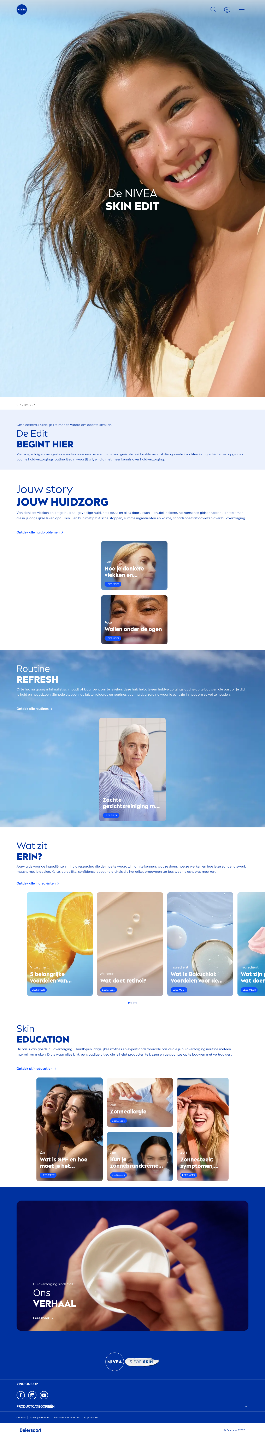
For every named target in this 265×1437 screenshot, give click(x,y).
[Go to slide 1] (129, 1003)
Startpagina (26, 405)
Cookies (21, 1417)
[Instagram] (32, 1395)
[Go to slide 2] (131, 1003)
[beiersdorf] (30, 1430)
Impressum (91, 1417)
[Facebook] (21, 1395)
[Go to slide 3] (134, 1003)
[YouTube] (44, 1395)
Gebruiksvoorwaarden (67, 1417)
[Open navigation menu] (241, 9)
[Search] (213, 10)
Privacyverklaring (40, 1417)
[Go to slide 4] (136, 1003)
